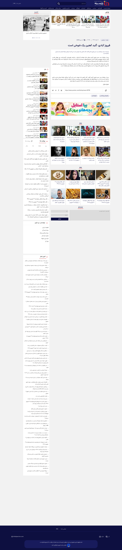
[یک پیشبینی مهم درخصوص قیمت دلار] (43, 86)
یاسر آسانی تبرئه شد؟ (42, 406)
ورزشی (73, 8)
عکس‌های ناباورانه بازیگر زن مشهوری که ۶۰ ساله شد (73, 159)
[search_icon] (58, 3)
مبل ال (46, 241)
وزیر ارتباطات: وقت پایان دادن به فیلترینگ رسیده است (35, 284)
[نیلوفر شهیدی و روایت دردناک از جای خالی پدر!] (73, 175)
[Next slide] (47, 23)
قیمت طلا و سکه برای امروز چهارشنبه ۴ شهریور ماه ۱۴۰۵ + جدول (32, 106)
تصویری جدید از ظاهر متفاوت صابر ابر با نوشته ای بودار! (58, 160)
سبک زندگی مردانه (44, 233)
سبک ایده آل (45, 230)
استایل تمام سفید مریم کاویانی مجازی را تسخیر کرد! (88, 183)
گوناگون (107, 12)
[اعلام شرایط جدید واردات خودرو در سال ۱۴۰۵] (43, 99)
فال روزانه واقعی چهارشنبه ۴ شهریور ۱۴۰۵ (88, 201)
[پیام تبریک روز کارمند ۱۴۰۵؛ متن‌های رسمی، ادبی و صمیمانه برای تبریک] (88, 19)
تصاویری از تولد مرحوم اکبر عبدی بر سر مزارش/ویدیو (36, 421)
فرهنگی (78, 8)
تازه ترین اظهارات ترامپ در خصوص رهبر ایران (33, 81)
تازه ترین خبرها (44, 239)
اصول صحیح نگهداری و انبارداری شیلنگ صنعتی (37, 463)
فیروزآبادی (94, 96)
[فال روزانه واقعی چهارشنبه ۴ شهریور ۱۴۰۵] (88, 194)
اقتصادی (100, 8)
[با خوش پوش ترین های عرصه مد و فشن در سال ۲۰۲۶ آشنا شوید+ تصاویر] (36, 23)
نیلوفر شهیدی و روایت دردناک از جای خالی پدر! (74, 183)
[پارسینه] (101, 3)
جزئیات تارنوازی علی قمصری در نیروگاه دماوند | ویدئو (36, 447)
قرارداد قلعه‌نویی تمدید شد (41, 396)
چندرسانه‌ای (51, 8)
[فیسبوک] (59, 90)
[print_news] (61, 90)
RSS (14, 3)
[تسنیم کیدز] (80, 109)
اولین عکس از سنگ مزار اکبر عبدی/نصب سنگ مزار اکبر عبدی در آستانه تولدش (103, 160)
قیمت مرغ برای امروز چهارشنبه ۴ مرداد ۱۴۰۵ (38, 306)
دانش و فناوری (66, 8)
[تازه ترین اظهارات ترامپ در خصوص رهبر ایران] (43, 80)
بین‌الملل (89, 8)
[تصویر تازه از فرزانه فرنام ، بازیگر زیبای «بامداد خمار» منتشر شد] (58, 131)
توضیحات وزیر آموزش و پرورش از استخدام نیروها (37, 324)
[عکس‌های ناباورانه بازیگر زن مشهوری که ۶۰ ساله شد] (73, 151)
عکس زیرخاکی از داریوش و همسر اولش (88, 159)
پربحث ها (27, 141)
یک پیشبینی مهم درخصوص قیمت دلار (33, 87)
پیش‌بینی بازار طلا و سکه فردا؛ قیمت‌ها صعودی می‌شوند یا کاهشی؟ (32, 75)
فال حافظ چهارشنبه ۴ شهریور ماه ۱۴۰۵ (58, 24)
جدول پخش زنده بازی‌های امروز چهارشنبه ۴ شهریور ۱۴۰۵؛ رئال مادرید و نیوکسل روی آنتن (32, 136)
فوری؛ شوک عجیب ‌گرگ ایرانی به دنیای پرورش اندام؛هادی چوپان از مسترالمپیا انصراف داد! (102, 25)
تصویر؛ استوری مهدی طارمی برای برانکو (39, 409)
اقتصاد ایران (45, 228)
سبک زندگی (58, 8)
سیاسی (95, 8)
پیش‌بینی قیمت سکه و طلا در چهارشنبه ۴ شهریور (73, 201)
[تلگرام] (56, 90)
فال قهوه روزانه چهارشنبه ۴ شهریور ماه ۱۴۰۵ (103, 201)
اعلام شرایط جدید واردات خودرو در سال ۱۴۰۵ (32, 100)
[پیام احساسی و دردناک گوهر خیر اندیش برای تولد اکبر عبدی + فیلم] (103, 131)
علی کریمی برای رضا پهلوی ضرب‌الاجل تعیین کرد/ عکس (33, 118)
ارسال (59, 219)
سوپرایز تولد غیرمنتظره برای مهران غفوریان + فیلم (58, 201)
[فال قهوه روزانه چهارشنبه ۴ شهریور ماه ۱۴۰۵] (103, 194)
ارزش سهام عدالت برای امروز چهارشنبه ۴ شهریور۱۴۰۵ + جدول (33, 94)
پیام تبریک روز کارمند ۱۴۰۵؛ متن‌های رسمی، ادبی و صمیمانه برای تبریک (87, 25)
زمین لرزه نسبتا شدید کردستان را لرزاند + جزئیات (37, 399)
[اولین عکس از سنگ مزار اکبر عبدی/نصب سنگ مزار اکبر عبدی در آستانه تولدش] (103, 151)
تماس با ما (19, 3)
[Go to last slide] (25, 23)
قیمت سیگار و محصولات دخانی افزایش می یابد (37, 345)
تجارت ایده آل (45, 236)
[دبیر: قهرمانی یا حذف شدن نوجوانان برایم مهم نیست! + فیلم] (43, 129)
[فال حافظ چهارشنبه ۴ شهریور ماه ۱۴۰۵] (59, 19)
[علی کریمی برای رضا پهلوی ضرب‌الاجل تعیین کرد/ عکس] (43, 117)
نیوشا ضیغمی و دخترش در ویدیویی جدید (38, 370)
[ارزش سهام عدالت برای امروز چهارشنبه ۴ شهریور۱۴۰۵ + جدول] (43, 93)
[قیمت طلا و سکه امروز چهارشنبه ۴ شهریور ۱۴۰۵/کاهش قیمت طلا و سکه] (73, 19)
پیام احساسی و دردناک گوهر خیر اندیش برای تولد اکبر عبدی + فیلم (103, 139)
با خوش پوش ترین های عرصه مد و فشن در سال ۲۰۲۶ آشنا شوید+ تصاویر (35, 34)
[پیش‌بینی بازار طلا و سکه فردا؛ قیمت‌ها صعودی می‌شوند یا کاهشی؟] (43, 74)
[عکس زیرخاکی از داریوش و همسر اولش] (88, 151)
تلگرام (102, 536)
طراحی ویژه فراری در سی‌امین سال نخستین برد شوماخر (32, 112)
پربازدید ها (42, 141)
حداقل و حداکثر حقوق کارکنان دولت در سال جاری (37, 351)
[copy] (105, 90)
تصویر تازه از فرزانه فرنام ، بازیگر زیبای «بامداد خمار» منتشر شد (58, 139)
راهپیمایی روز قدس (104, 96)
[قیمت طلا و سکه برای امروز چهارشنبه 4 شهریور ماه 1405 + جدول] (43, 105)
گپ (109, 536)
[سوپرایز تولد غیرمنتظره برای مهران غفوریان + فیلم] (58, 194)
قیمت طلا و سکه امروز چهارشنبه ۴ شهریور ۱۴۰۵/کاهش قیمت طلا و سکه (73, 25)
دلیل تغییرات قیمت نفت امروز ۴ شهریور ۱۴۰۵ (37, 348)
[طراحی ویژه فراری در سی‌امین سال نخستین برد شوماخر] (43, 111)
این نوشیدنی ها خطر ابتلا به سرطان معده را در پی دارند (35, 311)
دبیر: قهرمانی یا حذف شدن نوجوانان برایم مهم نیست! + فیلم (33, 130)
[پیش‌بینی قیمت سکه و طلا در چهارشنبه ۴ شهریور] (73, 194)
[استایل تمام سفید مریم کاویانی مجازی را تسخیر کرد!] (88, 175)
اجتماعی (83, 8)
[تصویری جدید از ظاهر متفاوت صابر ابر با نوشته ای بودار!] (58, 151)
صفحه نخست (107, 8)
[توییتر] (53, 90)
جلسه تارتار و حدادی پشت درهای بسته (39, 309)
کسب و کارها (44, 8)
